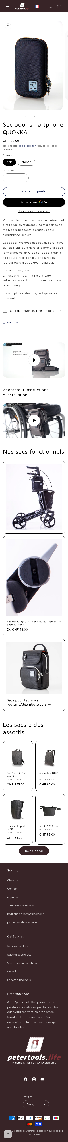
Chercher (13, 880)
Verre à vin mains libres (22, 963)
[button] (7, 6)
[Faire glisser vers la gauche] (26, 117)
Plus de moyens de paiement (34, 211)
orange (26, 162)
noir (9, 162)
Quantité (8, 170)
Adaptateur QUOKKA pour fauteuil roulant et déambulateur (34, 623)
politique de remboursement (25, 914)
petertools (20, 1131)
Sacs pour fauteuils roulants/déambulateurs (27, 702)
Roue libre (13, 971)
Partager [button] (13, 322)
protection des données (22, 922)
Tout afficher (34, 850)
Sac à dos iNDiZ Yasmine (16, 774)
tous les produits (17, 946)
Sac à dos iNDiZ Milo (48, 774)
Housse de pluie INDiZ (16, 828)
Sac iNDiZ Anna (48, 826)
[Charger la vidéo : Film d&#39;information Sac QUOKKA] (34, 359)
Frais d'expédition (27, 146)
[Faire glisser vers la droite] (42, 117)
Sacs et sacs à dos (19, 954)
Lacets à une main (19, 980)
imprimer (13, 897)
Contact (12, 888)
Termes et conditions (20, 905)
